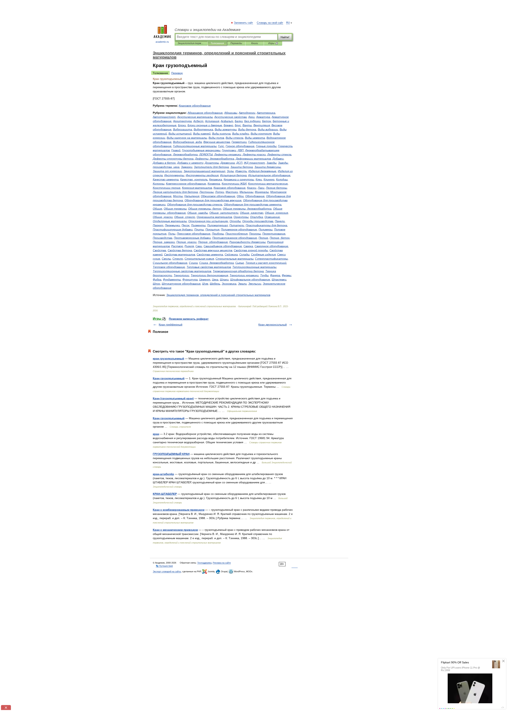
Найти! (285, 37)
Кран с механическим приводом (175, 529)
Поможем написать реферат (189, 318)
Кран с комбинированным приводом (178, 509)
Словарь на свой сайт (270, 22)
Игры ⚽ (273, 43)
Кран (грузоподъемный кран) (173, 398)
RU (288, 22)
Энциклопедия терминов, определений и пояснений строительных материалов (191, 43)
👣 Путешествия (164, 566)
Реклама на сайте (222, 563)
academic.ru (162, 41)
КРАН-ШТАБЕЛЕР (165, 493)
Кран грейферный (170, 324)
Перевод (177, 73)
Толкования (217, 43)
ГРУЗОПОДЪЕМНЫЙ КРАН (171, 454)
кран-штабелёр (163, 474)
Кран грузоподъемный (169, 378)
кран (156, 433)
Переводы (236, 43)
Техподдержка (204, 563)
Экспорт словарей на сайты (167, 571)
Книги (254, 43)
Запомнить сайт (243, 22)
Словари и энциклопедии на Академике (208, 30)
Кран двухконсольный (272, 324)
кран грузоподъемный (168, 358)
